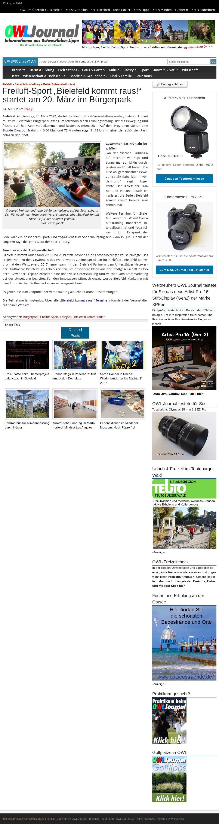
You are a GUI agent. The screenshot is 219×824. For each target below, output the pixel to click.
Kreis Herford (100, 10)
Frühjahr (65, 317)
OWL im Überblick (33, 10)
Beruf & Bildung (42, 70)
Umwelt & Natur (165, 70)
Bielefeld (56, 10)
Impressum (9, 818)
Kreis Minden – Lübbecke (170, 10)
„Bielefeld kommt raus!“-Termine (83, 300)
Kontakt (50, 818)
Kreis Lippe (141, 10)
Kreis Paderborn (203, 10)
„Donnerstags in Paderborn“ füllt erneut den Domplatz (73, 61)
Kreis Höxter (121, 10)
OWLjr (28, 109)
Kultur (114, 70)
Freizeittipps (67, 70)
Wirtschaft (190, 70)
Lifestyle (130, 70)
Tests (15, 76)
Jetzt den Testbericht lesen (184, 178)
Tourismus (144, 76)
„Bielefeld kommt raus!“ (89, 317)
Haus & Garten (93, 70)
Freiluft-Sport (49, 317)
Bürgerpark (30, 317)
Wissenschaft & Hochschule (44, 76)
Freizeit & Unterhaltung (27, 84)
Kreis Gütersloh (76, 10)
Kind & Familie (121, 76)
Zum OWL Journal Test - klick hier (184, 270)
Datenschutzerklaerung (30, 818)
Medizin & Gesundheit (87, 76)
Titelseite (19, 70)
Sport (145, 70)
